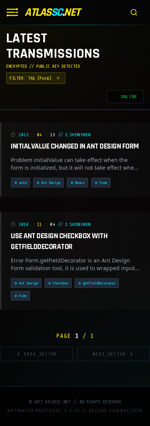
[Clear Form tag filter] (58, 78)
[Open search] (134, 12)
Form (103, 182)
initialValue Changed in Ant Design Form (75, 146)
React (80, 182)
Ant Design (50, 182)
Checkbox (60, 283)
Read (123, 183)
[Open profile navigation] (12, 12)
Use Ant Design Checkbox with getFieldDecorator (59, 241)
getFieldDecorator (99, 283)
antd (23, 182)
